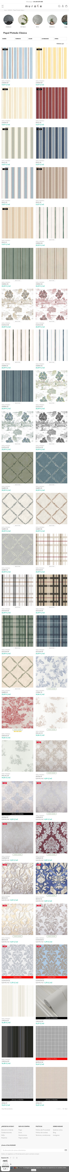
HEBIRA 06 (39, 284)
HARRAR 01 (39, 817)
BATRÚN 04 (39, 1062)
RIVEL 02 (38, 202)
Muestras (4, 1138)
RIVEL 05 (4, 162)
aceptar (34, 1170)
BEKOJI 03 (5, 940)
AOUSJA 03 (39, 610)
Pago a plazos (23, 1138)
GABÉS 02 (5, 488)
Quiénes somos (58, 1130)
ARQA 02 (39, 1103)
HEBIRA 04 (39, 243)
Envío (20, 1132)
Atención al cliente (7, 1130)
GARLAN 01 (5, 735)
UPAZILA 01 (5, 1020)
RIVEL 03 (4, 202)
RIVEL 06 (38, 122)
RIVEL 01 (4, 242)
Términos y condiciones (43, 1135)
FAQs (3, 1135)
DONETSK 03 (40, 980)
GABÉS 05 (39, 529)
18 (63, 1109)
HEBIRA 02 (39, 366)
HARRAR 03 (39, 858)
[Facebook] (11, 1158)
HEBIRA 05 (5, 284)
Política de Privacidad (43, 1130)
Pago (20, 1130)
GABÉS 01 (5, 692)
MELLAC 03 (5, 775)
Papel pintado (6, 81)
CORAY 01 (39, 692)
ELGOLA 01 (39, 406)
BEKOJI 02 (39, 899)
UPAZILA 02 (39, 1021)
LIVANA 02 (39, 82)
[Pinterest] (17, 1158)
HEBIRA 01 (5, 366)
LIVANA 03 (5, 82)
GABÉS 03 (39, 488)
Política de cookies (42, 1132)
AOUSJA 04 (5, 651)
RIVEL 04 (38, 162)
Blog (54, 1132)
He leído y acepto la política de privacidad (46, 598)
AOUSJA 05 (39, 651)
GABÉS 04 (5, 529)
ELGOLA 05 (39, 325)
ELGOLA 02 (5, 447)
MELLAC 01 (39, 733)
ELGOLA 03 (39, 447)
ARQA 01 (4, 1103)
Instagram (56, 1135)
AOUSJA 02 (5, 610)
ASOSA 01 (39, 776)
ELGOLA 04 (5, 325)
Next (66, 1109)
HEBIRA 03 (5, 406)
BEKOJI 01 (5, 898)
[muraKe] (34, 6)
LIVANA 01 (5, 122)
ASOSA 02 (5, 817)
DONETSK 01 (40, 940)
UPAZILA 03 (5, 1061)
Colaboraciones (6, 1132)
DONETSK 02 (6, 980)
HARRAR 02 (5, 858)
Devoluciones (23, 1135)
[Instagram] (14, 1158)
